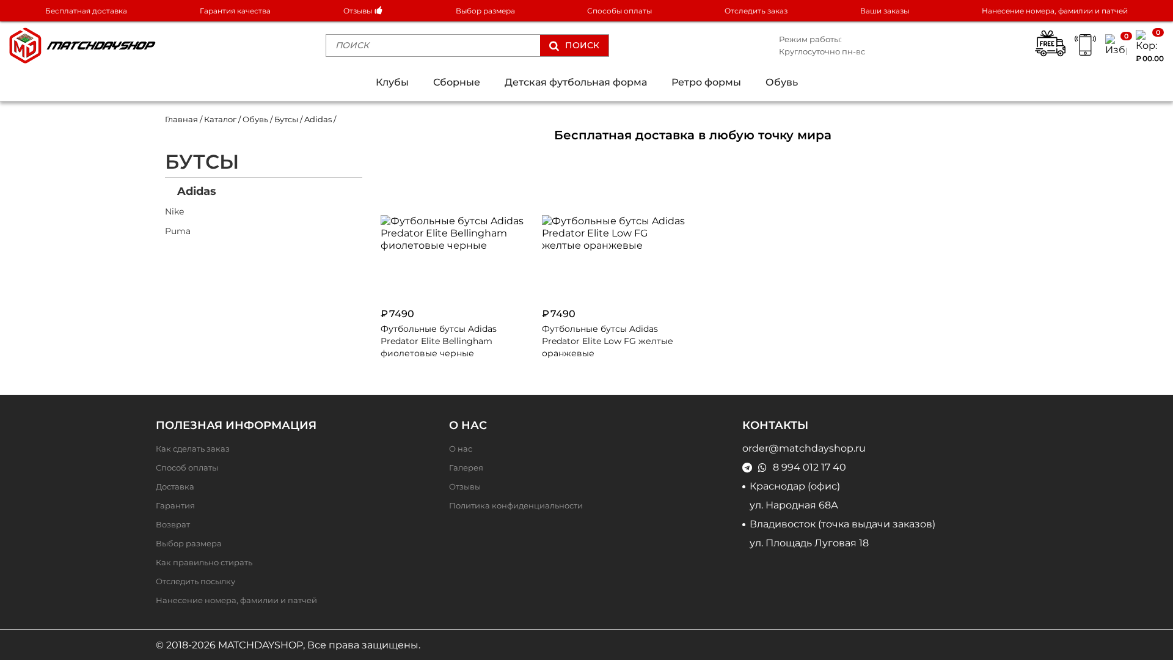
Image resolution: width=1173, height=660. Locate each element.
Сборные (456, 82)
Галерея (466, 468)
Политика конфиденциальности (516, 506)
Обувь (782, 82)
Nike (174, 211)
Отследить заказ (756, 10)
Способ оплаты (187, 468)
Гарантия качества (235, 10)
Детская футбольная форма (576, 82)
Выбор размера (485, 10)
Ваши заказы (884, 10)
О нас (460, 449)
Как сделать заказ (193, 449)
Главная (181, 119)
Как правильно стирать (204, 562)
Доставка (175, 487)
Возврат (173, 525)
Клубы (392, 82)
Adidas (196, 191)
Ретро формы (706, 82)
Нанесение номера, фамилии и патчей (1055, 10)
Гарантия (175, 506)
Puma (178, 231)
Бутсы (286, 119)
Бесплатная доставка (86, 10)
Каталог (220, 119)
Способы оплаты (619, 10)
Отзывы (358, 10)
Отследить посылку (195, 581)
